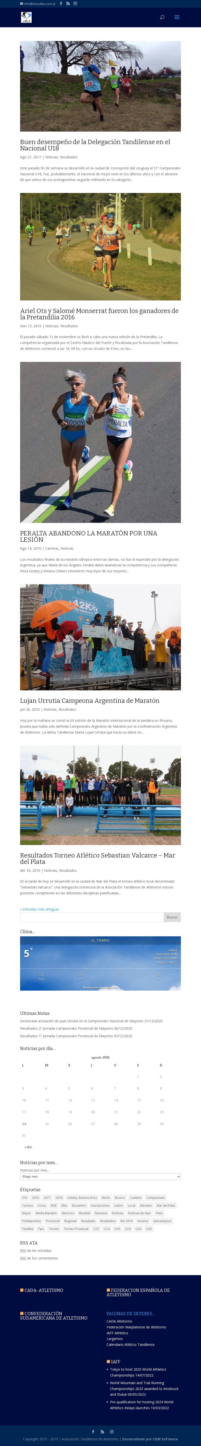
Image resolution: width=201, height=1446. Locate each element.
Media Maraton (46, 1213)
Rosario (143, 1221)
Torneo (54, 1229)
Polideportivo (31, 1221)
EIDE (54, 1205)
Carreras (52, 548)
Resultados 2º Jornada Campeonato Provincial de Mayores (66, 1028)
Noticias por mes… (35, 1170)
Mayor (26, 1213)
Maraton (146, 1205)
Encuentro (79, 1205)
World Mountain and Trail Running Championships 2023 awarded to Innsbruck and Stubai (144, 1388)
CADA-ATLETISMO (44, 1290)
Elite (64, 1205)
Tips (41, 1229)
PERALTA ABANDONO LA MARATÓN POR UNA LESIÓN (89, 537)
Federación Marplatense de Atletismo (136, 1327)
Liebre (118, 1205)
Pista (159, 1213)
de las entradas (35, 1250)
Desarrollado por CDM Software (150, 1439)
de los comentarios (39, 1258)
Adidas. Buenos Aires (82, 1198)
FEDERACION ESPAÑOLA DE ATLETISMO (138, 1292)
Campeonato (155, 1198)
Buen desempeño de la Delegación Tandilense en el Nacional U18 (95, 145)
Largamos (115, 1338)
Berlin (106, 1198)
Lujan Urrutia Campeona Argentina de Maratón (90, 701)
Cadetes (135, 1198)
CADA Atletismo (119, 1321)
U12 (96, 1229)
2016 (35, 1198)
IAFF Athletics (117, 1333)
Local (131, 1205)
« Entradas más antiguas (39, 909)
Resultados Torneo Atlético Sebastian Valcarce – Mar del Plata (97, 859)
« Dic (28, 1147)
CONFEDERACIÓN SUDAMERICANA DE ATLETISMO (54, 1316)
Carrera (27, 1205)
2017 (47, 1198)
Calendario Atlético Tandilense (131, 1344)
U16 (117, 1229)
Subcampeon (162, 1221)
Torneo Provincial (76, 1229)
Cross (42, 1205)
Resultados (69, 157)
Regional (70, 1221)
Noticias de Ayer (139, 1213)
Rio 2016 (127, 1221)
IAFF (115, 1361)
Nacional (101, 1213)
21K (24, 1198)
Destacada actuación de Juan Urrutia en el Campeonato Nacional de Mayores (81, 1021)
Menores (68, 1213)
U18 (128, 1229)
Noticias (51, 157)
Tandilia (27, 1229)
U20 (138, 1229)
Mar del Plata (166, 1205)
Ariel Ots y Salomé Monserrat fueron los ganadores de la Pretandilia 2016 (99, 314)
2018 (59, 1198)
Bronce (120, 1198)
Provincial (53, 1221)
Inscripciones (100, 1205)
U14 (107, 1229)
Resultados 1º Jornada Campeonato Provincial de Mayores (66, 1036)
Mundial (84, 1213)
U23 (149, 1229)
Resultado (88, 1221)
